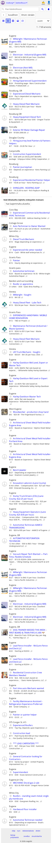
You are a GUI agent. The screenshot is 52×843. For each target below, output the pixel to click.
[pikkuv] (8, 21)
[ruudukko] (13, 21)
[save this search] (48, 9)
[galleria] (17, 21)
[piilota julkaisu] (36, 47)
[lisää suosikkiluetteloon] (10, 38)
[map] (22, 21)
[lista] (3, 21)
